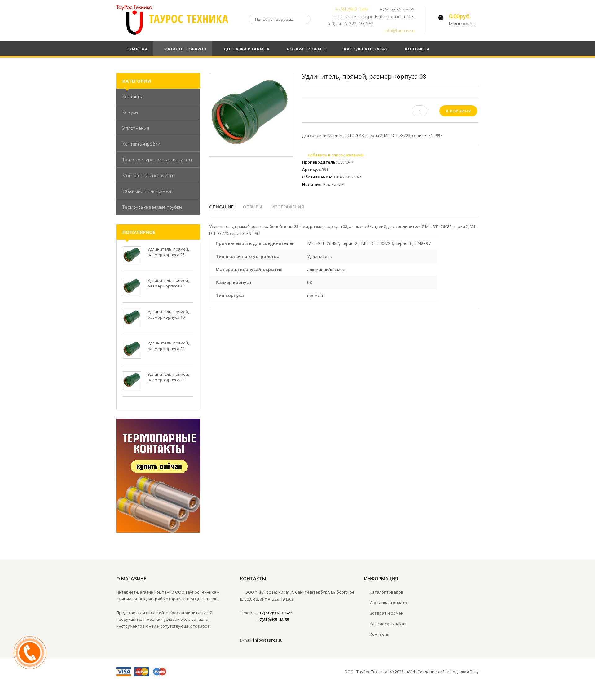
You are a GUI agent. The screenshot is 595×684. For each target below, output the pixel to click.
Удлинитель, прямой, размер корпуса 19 (168, 314)
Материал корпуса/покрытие (249, 269)
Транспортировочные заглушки (157, 159)
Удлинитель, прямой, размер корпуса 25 (168, 251)
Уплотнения (135, 128)
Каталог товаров (386, 592)
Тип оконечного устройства (248, 256)
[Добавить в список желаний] (332, 154)
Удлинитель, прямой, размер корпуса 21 (168, 345)
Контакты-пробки (141, 144)
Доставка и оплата (388, 602)
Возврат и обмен (386, 613)
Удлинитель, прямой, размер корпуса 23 (168, 283)
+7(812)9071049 (351, 9)
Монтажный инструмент (148, 175)
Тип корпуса (230, 295)
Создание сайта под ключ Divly (448, 671)
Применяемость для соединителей (255, 243)
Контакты (132, 96)
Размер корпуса (233, 282)
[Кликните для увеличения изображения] (251, 115)
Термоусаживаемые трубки (152, 207)
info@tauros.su (400, 30)
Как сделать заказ (388, 623)
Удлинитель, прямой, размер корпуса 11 (168, 377)
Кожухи (130, 112)
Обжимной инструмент (147, 191)
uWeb (410, 671)
